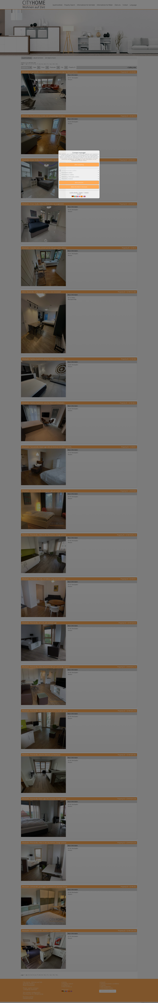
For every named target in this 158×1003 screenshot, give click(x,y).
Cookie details (74, 192)
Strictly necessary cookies (69, 170)
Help (78, 159)
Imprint (86, 192)
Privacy (81, 192)
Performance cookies (68, 175)
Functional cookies (67, 173)
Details (79, 194)
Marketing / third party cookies (70, 177)
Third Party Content (67, 179)
